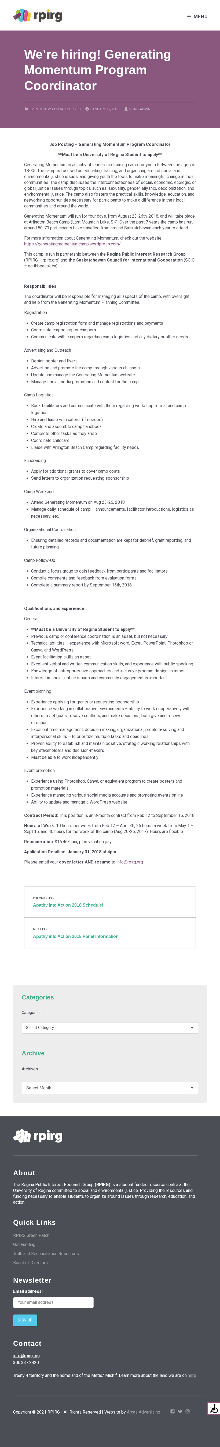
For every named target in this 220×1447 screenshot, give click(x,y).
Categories (31, 1012)
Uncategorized (67, 109)
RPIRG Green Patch (31, 1235)
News (48, 109)
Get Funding (24, 1244)
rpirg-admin (140, 109)
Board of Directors (30, 1262)
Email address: (28, 1291)
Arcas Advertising (143, 1412)
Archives (30, 1068)
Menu (201, 16)
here (192, 1375)
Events (36, 109)
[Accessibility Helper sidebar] (213, 1408)
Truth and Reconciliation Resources (46, 1253)
